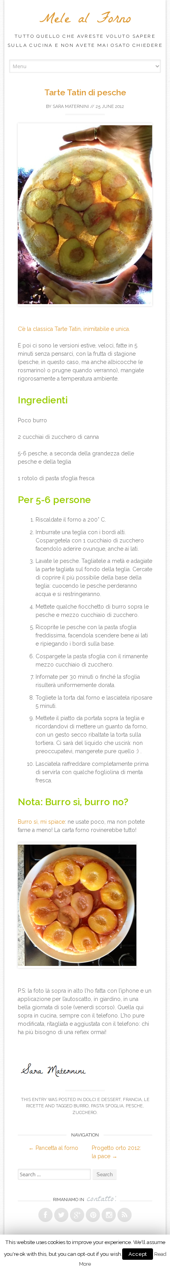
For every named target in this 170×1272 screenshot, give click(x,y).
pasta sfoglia (107, 1106)
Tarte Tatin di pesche (85, 92)
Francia (132, 1099)
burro (81, 1106)
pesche (134, 1106)
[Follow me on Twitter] (61, 1215)
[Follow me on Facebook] (45, 1215)
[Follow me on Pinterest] (93, 1215)
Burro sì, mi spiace (41, 822)
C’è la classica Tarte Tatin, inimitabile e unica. (74, 329)
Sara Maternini (71, 106)
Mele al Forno (85, 20)
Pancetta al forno (53, 1148)
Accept (137, 1254)
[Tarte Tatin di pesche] (89, 312)
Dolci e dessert (102, 1099)
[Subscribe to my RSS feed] (124, 1215)
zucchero (84, 1112)
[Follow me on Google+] (77, 1215)
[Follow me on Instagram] (109, 1215)
